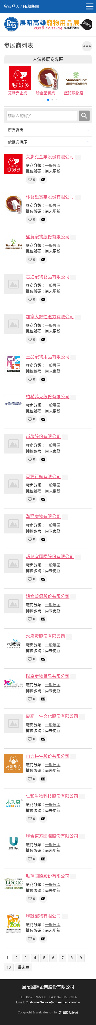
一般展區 (52, 165)
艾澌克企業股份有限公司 (50, 156)
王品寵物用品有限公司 (47, 356)
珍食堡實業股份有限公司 (50, 196)
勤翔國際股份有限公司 (47, 876)
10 (9, 967)
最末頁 (23, 967)
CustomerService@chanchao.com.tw (53, 1002)
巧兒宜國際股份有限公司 (50, 556)
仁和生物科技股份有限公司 (52, 796)
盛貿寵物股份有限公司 (47, 236)
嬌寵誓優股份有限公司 (47, 596)
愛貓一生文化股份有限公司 (52, 716)
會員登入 (11, 6)
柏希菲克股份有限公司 (47, 396)
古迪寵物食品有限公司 (47, 276)
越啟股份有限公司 (43, 436)
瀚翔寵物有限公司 (43, 516)
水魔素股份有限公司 (45, 636)
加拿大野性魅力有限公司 (50, 316)
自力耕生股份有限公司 (47, 756)
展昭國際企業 (68, 1012)
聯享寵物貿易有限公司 (47, 676)
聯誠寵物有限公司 (43, 916)
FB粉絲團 (31, 6)
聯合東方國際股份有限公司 (52, 836)
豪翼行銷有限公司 (43, 476)
